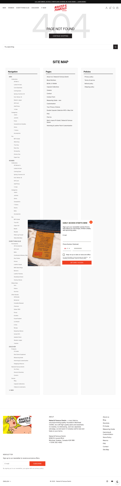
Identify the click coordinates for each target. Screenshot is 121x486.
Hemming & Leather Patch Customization (59, 125)
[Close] (91, 222)
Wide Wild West (18, 238)
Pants (15, 121)
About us (106, 417)
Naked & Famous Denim (17, 366)
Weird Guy (16, 142)
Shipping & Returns (19, 363)
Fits (12, 136)
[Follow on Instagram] (107, 481)
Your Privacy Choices (53, 107)
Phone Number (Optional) (71, 244)
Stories (13, 378)
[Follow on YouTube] (112, 481)
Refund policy (89, 83)
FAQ (48, 113)
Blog (15, 380)
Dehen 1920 (17, 309)
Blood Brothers (51, 80)
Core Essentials (18, 87)
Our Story (16, 369)
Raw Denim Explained (20, 354)
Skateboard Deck (18, 277)
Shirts (15, 127)
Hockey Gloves (18, 280)
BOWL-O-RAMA (52, 83)
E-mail (65, 235)
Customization (51, 103)
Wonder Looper (18, 340)
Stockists (106, 423)
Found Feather (18, 318)
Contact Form (51, 97)
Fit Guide (16, 351)
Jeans (15, 114)
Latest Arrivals (18, 84)
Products (13, 349)
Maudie (16, 231)
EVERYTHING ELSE (22, 8)
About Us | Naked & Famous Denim (58, 77)
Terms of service (90, 80)
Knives (15, 261)
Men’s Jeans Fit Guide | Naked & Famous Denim (59, 121)
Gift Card (16, 103)
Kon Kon (16, 291)
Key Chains (17, 258)
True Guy (16, 145)
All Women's (17, 165)
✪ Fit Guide (17, 138)
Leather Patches (18, 273)
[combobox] (67, 248)
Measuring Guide (18, 357)
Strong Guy (17, 151)
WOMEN (11, 8)
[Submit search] (115, 47)
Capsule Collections (19, 384)
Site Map (106, 449)
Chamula (16, 306)
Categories (14, 112)
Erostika (16, 315)
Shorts (15, 207)
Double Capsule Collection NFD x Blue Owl (60, 110)
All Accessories (18, 246)
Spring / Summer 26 (19, 94)
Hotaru (16, 288)
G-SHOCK (16, 321)
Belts (15, 211)
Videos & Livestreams (19, 387)
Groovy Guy (17, 154)
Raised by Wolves (18, 331)
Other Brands (15, 294)
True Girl (16, 222)
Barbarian (16, 300)
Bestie (15, 228)
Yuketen (16, 343)
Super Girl (16, 225)
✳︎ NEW (43, 8)
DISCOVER (35, 8)
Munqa (16, 328)
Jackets (16, 118)
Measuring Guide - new (54, 100)
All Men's (16, 81)
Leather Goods (18, 264)
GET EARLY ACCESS (76, 262)
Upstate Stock (17, 337)
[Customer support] (117, 482)
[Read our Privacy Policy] (90, 257)
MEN (4, 8)
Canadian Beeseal (19, 303)
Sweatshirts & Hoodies (20, 124)
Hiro (15, 285)
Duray (15, 312)
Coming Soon (17, 90)
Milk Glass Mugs (18, 267)
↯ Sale (15, 109)
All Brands (16, 297)
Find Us (49, 117)
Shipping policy (89, 87)
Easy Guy (16, 148)
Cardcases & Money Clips (21, 255)
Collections (14, 79)
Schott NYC (17, 334)
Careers (16, 375)
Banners (16, 270)
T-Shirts (16, 130)
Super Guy (17, 157)
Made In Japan (18, 100)
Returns (105, 440)
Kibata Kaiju (14, 283)
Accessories (17, 133)
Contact (49, 93)
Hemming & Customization (21, 360)
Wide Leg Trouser (18, 235)
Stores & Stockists (19, 372)
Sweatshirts (17, 201)
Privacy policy (89, 77)
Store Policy (107, 437)
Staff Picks (17, 106)
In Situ (15, 324)
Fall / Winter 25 (18, 97)
